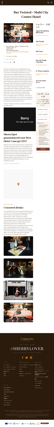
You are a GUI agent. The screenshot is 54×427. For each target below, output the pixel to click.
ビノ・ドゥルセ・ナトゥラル (9, 369)
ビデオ (20, 369)
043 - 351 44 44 (10, 59)
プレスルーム (21, 375)
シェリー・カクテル (38, 367)
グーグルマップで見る (11, 56)
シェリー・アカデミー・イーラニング (26, 364)
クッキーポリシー (7, 402)
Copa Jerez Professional (9, 391)
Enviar (43, 149)
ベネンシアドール (38, 387)
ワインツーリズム (38, 381)
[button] (18, 184)
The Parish (40, 41)
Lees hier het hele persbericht (11, 163)
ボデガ (5, 375)
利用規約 (5, 398)
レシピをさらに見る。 (41, 87)
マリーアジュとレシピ (39, 369)
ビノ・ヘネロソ (7, 364)
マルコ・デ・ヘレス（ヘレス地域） (41, 376)
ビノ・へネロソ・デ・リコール (10, 367)
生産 (4, 373)
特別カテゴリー (7, 371)
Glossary (21, 371)
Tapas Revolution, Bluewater (42, 32)
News (5, 394)
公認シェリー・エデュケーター (25, 373)
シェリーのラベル (38, 383)
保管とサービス (38, 364)
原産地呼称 (37, 374)
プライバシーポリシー (8, 400)
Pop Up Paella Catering (41, 61)
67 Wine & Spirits (42, 71)
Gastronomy (6, 396)
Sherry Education (7, 387)
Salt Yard (39, 51)
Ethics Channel (7, 404)
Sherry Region (7, 389)
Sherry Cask (37, 385)
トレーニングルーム (23, 367)
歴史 (35, 379)
